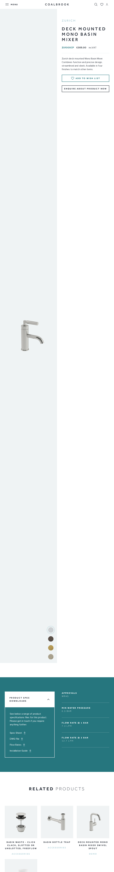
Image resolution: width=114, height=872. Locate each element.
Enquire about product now (85, 88)
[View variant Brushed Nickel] (50, 656)
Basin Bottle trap (57, 842)
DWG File (14, 739)
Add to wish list (88, 78)
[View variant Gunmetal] (50, 639)
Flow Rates (15, 745)
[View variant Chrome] (50, 630)
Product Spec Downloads (20, 699)
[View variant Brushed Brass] (50, 647)
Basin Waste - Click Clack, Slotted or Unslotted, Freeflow (21, 845)
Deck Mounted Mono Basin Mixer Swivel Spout (93, 845)
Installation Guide (19, 751)
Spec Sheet (16, 733)
